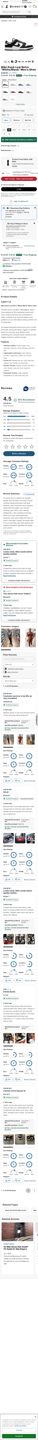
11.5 (24, 130)
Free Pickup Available (20, 174)
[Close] (35, 1417)
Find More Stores (29, 245)
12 (29, 130)
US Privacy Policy (20, 1426)
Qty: (3, 173)
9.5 (4, 130)
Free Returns (17, 172)
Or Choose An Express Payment (12, 185)
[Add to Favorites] (35, 24)
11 (19, 130)
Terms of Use (4, 195)
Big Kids (28, 120)
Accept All (19, 1436)
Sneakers (4, 21)
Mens (6, 120)
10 (9, 130)
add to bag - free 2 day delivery (19, 179)
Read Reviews (6, 150)
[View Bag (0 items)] (34, 6)
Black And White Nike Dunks (15, 1210)
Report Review (29, 781)
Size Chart (30, 115)
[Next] (36, 16)
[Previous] (32, 16)
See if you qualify (8, 272)
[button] (36, 720)
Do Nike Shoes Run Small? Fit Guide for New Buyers (16, 1248)
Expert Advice (9, 1244)
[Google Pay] (19, 189)
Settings (19, 1430)
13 (4, 134)
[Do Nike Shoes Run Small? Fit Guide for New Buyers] (17, 1231)
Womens (16, 120)
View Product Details (8, 146)
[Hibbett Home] (18, 7)
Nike (10, 21)
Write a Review (19, 454)
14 (9, 134)
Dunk (14, 21)
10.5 (14, 130)
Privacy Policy (29, 193)
